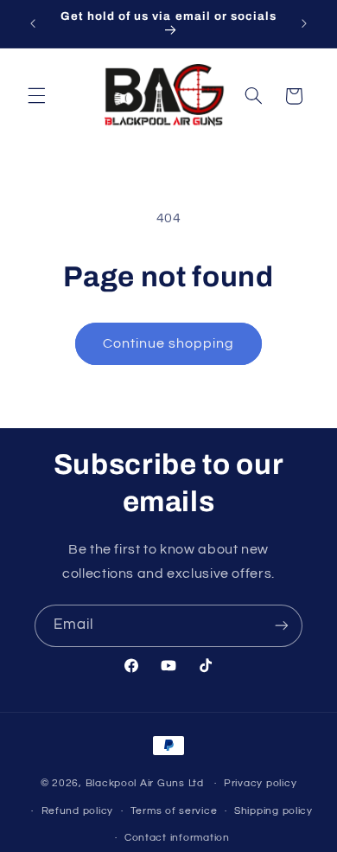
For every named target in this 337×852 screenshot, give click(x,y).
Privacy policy (260, 783)
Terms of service (174, 811)
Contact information (177, 837)
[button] (36, 96)
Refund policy (77, 811)
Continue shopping (169, 343)
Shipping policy (273, 811)
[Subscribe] (282, 626)
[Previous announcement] (33, 23)
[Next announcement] (304, 23)
